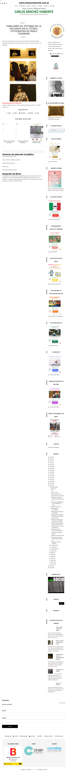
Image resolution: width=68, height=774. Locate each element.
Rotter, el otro (54, 492)
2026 (51, 457)
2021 (51, 466)
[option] (9, 133)
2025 (51, 459)
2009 (51, 567)
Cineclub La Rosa (48, 736)
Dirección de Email (7, 705)
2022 (51, 464)
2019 (51, 470)
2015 (51, 477)
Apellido (4, 718)
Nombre (4, 710)
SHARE (9, 113)
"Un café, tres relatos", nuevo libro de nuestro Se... (57, 539)
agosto (52, 551)
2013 (51, 481)
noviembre (53, 545)
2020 (51, 468)
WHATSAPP (30, 113)
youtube (33, 736)
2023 (51, 462)
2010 (51, 565)
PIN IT (38, 113)
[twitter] (2, 3)
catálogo (22, 22)
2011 (51, 485)
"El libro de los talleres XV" (57, 535)
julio (52, 552)
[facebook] (1, 3)
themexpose (34, 769)
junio (52, 554)
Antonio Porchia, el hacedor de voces (59, 642)
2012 (51, 483)
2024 (51, 461)
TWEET (15, 113)
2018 (51, 472)
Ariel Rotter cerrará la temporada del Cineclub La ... (57, 499)
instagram (24, 736)
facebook (8, 736)
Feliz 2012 (53, 488)
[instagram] (6, 3)
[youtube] (4, 3)
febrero (53, 562)
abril (52, 558)
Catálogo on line (59, 736)
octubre (53, 547)
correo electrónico (17, 181)
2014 (51, 479)
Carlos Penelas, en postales (57, 495)
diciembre (53, 487)
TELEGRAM (23, 113)
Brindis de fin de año (56, 506)
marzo (52, 560)
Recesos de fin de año (56, 494)
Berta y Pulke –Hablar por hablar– (59, 629)
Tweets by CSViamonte (53, 447)
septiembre (53, 549)
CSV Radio (39, 736)
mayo (52, 556)
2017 (51, 474)
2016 (51, 476)
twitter (17, 736)
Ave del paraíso (54, 518)
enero (52, 564)
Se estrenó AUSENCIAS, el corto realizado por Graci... (57, 504)
